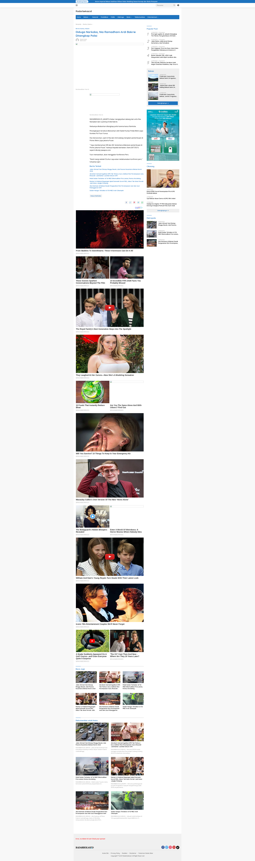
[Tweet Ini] (130, 202)
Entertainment (152, 17)
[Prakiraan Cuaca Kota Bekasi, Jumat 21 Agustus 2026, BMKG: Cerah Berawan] (153, 96)
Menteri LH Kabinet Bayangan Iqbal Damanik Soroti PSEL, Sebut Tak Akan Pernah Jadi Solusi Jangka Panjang (116, 182)
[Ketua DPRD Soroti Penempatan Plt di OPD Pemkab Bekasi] (163, 178)
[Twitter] (166, 847)
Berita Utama (80, 28)
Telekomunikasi (140, 17)
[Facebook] (163, 847)
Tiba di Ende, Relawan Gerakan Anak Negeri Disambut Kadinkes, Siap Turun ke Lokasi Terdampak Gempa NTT (164, 63)
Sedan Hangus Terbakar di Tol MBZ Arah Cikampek (107, 190)
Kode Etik (105, 853)
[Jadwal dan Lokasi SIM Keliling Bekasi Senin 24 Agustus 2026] (153, 87)
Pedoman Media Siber (146, 853)
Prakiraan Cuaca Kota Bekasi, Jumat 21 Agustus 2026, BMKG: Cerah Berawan (168, 95)
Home (79, 17)
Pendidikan (104, 17)
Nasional (95, 17)
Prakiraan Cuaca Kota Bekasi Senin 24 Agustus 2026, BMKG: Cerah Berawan (168, 77)
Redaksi (124, 853)
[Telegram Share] (138, 202)
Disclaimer (132, 853)
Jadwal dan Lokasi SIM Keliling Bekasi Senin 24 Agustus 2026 (167, 86)
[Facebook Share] (126, 202)
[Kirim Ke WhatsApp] (142, 202)
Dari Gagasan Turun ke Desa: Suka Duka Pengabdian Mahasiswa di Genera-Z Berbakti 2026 (164, 49)
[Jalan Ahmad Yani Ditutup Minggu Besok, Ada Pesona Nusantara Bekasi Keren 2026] (86, 677)
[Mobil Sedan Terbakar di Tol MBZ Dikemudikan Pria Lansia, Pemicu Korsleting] (133, 677)
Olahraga (121, 17)
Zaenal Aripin (83, 39)
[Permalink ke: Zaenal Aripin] (77, 40)
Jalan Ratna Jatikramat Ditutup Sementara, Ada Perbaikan (161, 42)
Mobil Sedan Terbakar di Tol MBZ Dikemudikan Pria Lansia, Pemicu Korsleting (115, 178)
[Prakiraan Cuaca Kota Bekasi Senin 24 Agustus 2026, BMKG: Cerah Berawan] (153, 78)
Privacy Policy (115, 853)
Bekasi (86, 17)
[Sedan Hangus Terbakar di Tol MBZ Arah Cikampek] (133, 699)
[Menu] (77, 5)
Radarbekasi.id (84, 11)
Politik (113, 17)
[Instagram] (170, 847)
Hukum (87, 28)
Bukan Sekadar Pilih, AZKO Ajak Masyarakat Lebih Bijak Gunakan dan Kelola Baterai (163, 56)
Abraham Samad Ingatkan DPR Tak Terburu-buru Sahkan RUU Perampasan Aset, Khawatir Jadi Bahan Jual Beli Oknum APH (117, 175)
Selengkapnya (162, 103)
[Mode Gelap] (178, 5)
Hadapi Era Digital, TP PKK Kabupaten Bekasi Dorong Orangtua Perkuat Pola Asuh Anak (162, 205)
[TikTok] (177, 847)
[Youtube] (174, 847)
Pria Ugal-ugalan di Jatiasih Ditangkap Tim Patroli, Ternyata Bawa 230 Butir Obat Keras (164, 35)
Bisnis (128, 17)
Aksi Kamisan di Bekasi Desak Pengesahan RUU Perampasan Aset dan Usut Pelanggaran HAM (115, 187)
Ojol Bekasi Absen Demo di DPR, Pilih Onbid (161, 198)
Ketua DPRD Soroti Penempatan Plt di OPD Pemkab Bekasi (161, 192)
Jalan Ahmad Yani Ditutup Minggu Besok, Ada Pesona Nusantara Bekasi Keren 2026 (116, 170)
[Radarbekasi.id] (85, 847)
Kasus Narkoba (96, 196)
